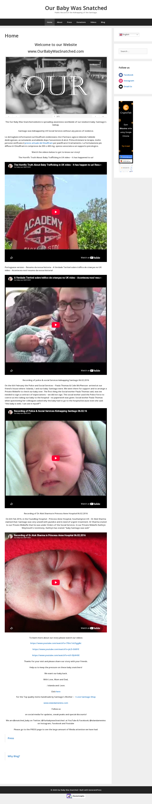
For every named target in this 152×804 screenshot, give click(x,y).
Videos (93, 22)
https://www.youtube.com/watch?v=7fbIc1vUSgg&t (55, 643)
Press (69, 22)
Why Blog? (14, 756)
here (58, 691)
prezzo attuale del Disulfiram (39, 143)
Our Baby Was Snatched (76, 7)
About (59, 22)
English (125, 34)
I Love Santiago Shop (85, 696)
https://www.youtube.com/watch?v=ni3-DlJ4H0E (56, 655)
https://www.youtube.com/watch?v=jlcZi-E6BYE (56, 649)
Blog (103, 22)
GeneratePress (94, 790)
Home (49, 22)
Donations (81, 22)
